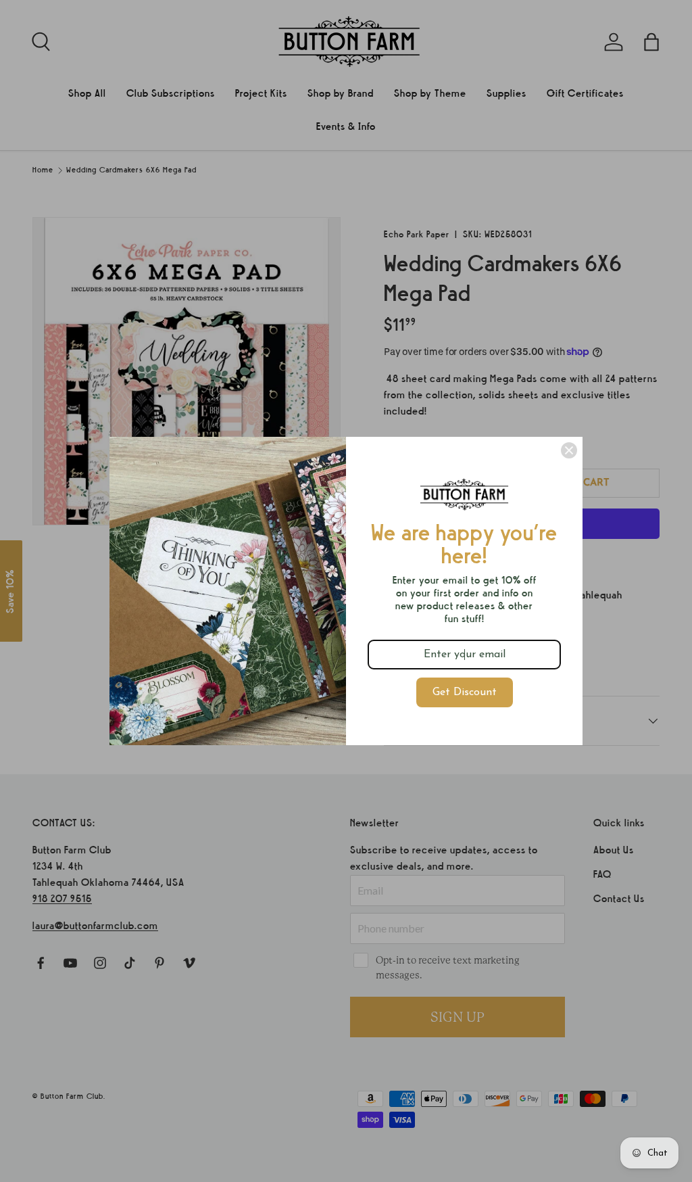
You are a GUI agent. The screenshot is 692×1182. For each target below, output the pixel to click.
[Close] (569, 450)
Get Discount (464, 692)
